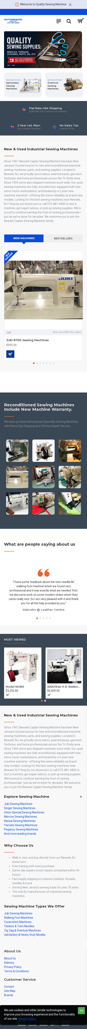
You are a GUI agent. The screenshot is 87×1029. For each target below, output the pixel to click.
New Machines (24, 238)
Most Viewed (15, 639)
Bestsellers (63, 238)
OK (81, 1010)
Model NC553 (15, 686)
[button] (34, 363)
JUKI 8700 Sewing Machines (27, 340)
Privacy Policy (27, 1018)
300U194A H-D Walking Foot (64, 686)
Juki (8, 332)
